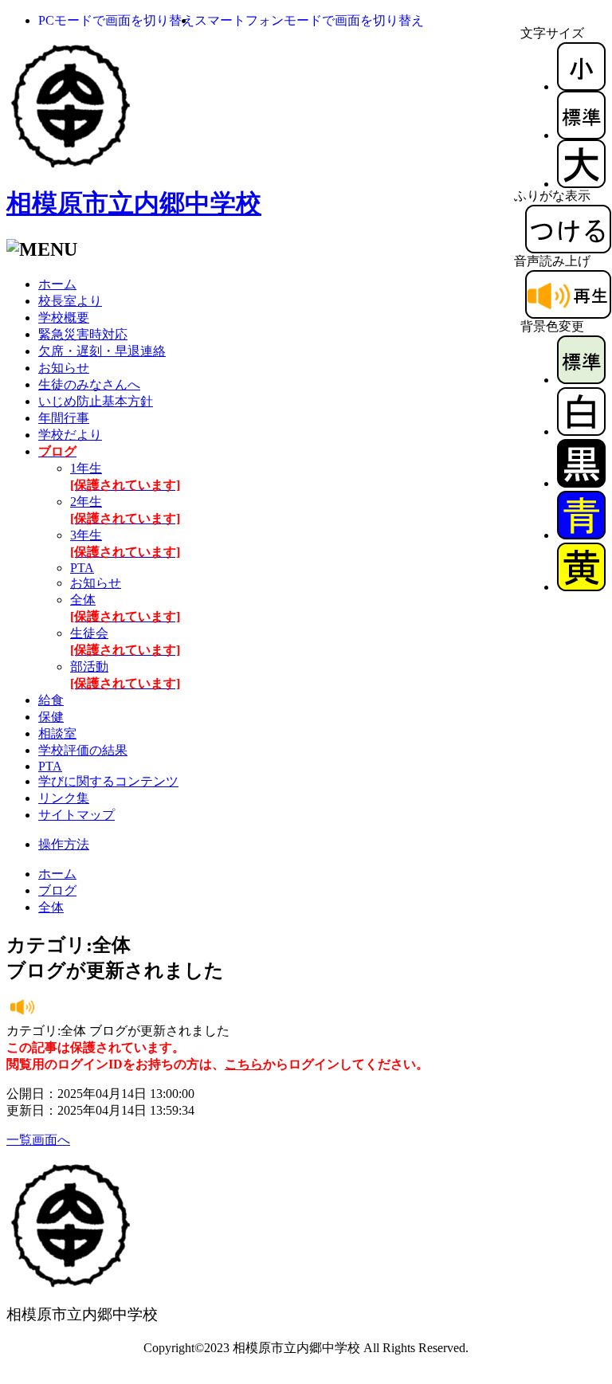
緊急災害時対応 (83, 334)
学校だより (70, 434)
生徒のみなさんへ (89, 384)
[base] (581, 379)
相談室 (57, 733)
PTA (82, 567)
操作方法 (63, 844)
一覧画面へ (38, 1140)
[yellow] (581, 587)
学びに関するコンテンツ (108, 781)
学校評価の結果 (83, 750)
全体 (51, 907)
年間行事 (63, 418)
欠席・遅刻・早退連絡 (102, 351)
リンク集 (63, 798)
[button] (116, 20)
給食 (51, 700)
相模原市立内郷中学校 (133, 203)
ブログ (57, 890)
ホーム (57, 284)
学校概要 (63, 317)
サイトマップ (76, 814)
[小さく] (581, 86)
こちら (244, 1064)
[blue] (581, 535)
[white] (581, 431)
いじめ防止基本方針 (95, 401)
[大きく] (581, 183)
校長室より (70, 301)
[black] (581, 483)
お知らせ (63, 367)
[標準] (581, 135)
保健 (51, 716)
